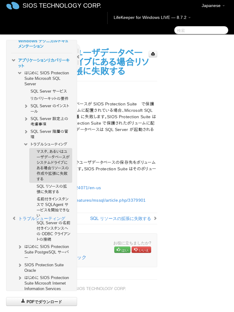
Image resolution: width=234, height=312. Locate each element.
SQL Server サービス (48, 91)
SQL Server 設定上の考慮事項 (49, 121)
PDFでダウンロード (43, 301)
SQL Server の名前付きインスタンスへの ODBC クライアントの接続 (53, 231)
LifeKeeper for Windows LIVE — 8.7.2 (151, 17)
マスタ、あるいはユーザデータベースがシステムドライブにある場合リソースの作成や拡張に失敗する (53, 165)
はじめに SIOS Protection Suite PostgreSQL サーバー (46, 252)
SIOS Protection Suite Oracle (44, 268)
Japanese (212, 5)
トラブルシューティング (48, 144)
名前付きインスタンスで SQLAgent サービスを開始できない (53, 207)
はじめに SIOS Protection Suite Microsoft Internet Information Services (46, 283)
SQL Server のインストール (49, 109)
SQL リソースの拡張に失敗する (52, 189)
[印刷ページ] (153, 54)
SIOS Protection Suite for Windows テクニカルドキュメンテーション (44, 41)
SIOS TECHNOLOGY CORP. (62, 5)
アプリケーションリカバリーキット (43, 63)
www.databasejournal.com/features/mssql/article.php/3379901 (83, 200)
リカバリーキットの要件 (49, 98)
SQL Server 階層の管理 (49, 134)
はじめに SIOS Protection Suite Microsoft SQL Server (46, 78)
